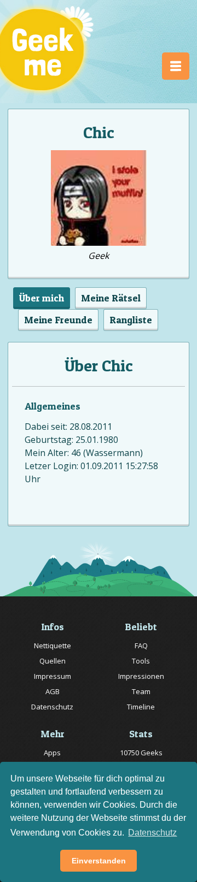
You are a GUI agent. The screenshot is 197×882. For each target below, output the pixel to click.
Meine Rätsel (111, 298)
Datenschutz (52, 707)
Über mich (41, 298)
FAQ (141, 645)
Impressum (52, 676)
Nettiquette (52, 645)
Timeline (141, 707)
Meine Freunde (58, 319)
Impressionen (141, 676)
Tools (141, 661)
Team (141, 691)
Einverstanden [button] (99, 860)
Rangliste (130, 319)
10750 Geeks (141, 752)
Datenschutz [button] (152, 832)
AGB (52, 691)
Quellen (52, 661)
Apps (52, 752)
